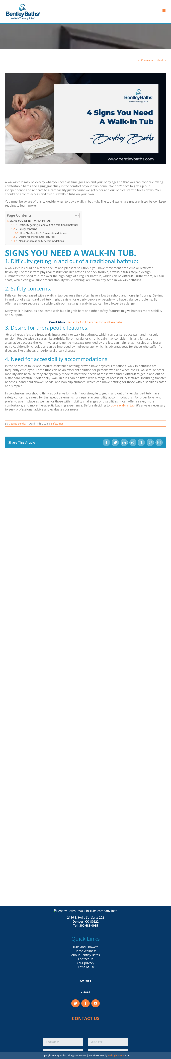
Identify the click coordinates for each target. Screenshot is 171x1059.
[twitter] (75, 1003)
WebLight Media (116, 1055)
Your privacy (85, 963)
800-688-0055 (88, 925)
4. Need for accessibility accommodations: (40, 241)
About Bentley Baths (85, 955)
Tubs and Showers (86, 947)
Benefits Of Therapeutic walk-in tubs (94, 322)
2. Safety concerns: (27, 228)
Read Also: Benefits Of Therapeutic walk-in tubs (43, 232)
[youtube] (95, 1003)
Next (159, 60)
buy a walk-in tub (123, 405)
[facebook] (85, 1003)
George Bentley (17, 423)
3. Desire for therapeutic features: (35, 236)
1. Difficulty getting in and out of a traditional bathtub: (47, 224)
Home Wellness (85, 951)
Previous (147, 60)
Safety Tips (57, 423)
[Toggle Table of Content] (75, 215)
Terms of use (85, 967)
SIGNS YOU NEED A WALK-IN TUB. (30, 220)
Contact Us (85, 959)
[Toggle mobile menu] (164, 10)
